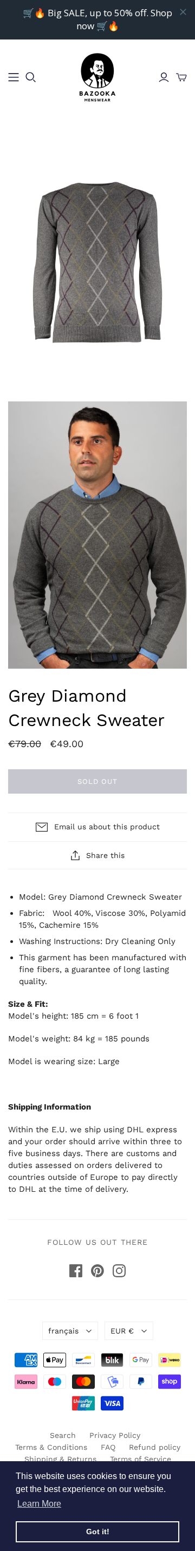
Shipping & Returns (60, 1459)
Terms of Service (140, 1459)
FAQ (108, 1447)
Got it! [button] (97, 1531)
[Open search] (30, 77)
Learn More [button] (39, 1503)
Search (63, 1435)
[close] (183, 12)
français (63, 1330)
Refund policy (154, 1447)
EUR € (122, 1330)
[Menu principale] (13, 77)
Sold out (97, 781)
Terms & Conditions (51, 1447)
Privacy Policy (114, 1435)
